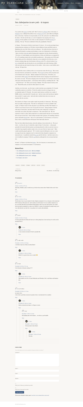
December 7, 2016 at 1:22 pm (28, 313)
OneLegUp (28, 165)
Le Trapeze (45, 31)
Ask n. (18, 12)
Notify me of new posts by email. (22, 389)
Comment (17, 352)
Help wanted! (55, 9)
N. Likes (23, 227)
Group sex (17, 165)
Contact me (61, 9)
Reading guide (39, 9)
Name (16, 368)
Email (16, 373)
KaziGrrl (20, 183)
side (51, 70)
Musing (45, 9)
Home (16, 14)
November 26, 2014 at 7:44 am (25, 276)
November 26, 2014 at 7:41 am (21, 266)
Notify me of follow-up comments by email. (24, 385)
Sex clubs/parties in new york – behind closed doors (29, 153)
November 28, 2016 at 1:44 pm (25, 303)
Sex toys (43, 165)
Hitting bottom (18, 170)
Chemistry (17, 33)
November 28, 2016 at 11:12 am (21, 291)
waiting (26, 76)
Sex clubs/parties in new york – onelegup (26, 155)
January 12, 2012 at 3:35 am (21, 199)
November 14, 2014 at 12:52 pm (21, 243)
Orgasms (49, 9)
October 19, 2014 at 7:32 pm (21, 218)
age (34, 137)
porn (39, 61)
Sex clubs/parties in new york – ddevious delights (28, 151)
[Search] (65, 11)
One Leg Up (41, 33)
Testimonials (33, 9)
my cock (36, 135)
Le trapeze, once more (22, 157)
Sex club (38, 165)
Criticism (20, 14)
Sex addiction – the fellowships (53, 170)
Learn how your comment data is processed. (40, 395)
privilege (52, 39)
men (27, 53)
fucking (34, 142)
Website (16, 378)
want (42, 72)
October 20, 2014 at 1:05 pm (24, 230)
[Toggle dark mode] (67, 11)
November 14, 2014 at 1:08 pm (25, 253)
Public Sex (33, 165)
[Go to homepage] (41, 4)
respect (25, 31)
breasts (25, 117)
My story (18, 9)
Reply (16, 191)
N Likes (19, 196)
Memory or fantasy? (25, 9)
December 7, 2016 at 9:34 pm (31, 324)
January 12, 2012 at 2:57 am (21, 185)
